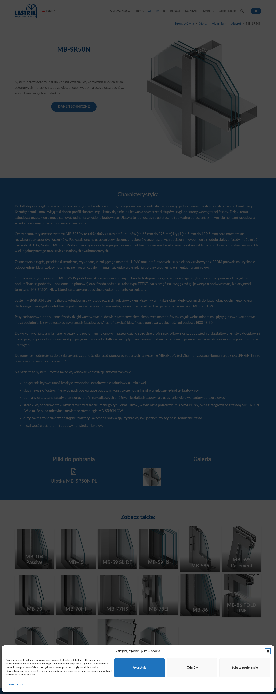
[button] (268, 651)
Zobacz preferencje (245, 667)
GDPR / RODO (16, 684)
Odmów (192, 667)
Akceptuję (139, 667)
